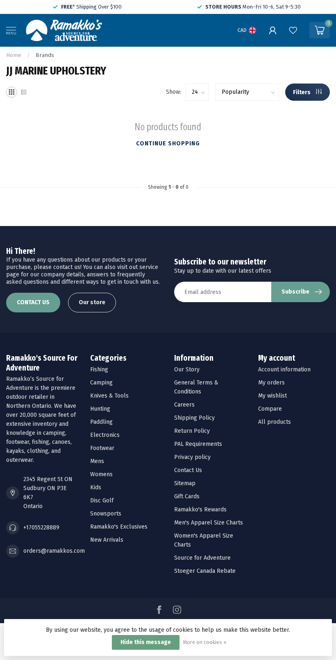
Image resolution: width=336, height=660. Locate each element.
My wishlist (272, 395)
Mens (97, 461)
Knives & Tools (109, 395)
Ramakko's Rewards (200, 509)
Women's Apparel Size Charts (203, 540)
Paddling (101, 421)
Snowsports (105, 513)
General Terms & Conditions (196, 387)
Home (13, 55)
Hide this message (145, 642)
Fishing (99, 369)
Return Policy (192, 430)
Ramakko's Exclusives (119, 526)
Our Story (187, 369)
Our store (92, 302)
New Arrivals (106, 539)
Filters (302, 92)
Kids (95, 487)
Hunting (100, 408)
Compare (270, 408)
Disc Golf (102, 500)
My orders (271, 382)
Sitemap (184, 483)
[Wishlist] (293, 30)
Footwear (102, 448)
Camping (101, 382)
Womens (101, 474)
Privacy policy (192, 457)
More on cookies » (205, 642)
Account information (284, 369)
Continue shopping (168, 143)
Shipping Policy (194, 417)
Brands (45, 55)
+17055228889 (41, 527)
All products (274, 421)
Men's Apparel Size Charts (208, 522)
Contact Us (188, 470)
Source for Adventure (202, 557)
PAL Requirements (198, 444)
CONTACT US (33, 302)
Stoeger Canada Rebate (205, 570)
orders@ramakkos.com (54, 550)
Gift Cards (187, 496)
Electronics (105, 435)
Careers (184, 404)
